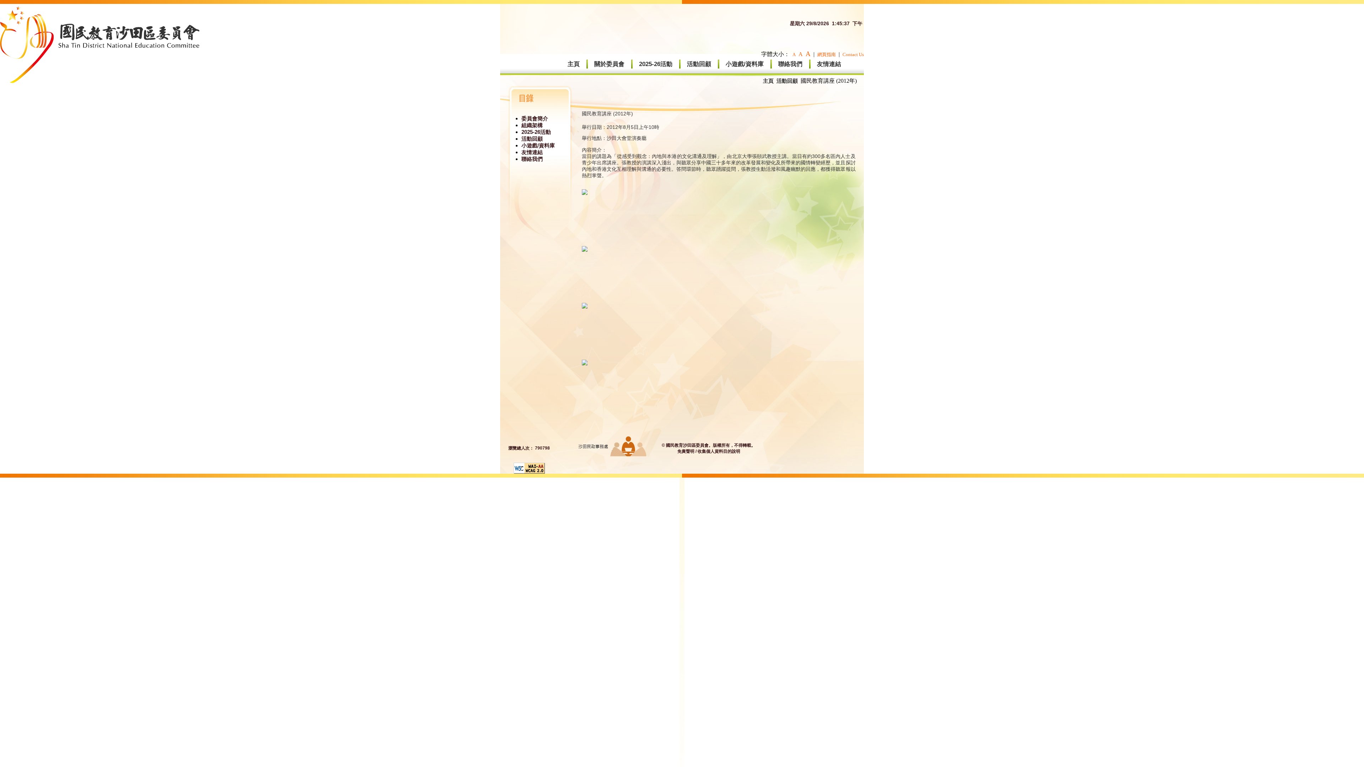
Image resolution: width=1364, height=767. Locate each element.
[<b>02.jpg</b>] (585, 250)
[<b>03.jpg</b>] (585, 307)
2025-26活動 (655, 64)
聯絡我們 (790, 64)
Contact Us (853, 54)
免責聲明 (685, 451)
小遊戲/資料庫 (745, 64)
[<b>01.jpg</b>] (585, 193)
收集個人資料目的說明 (719, 451)
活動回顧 (699, 64)
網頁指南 (826, 54)
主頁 (574, 64)
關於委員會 (609, 64)
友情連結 (829, 64)
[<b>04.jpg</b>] (585, 363)
